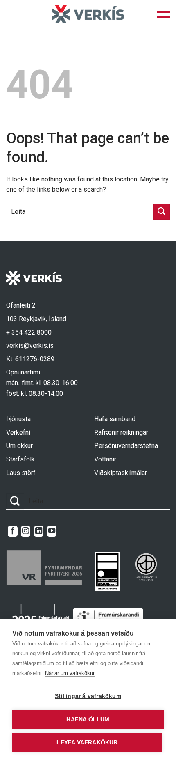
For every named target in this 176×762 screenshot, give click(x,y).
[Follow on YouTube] (51, 531)
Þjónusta (18, 419)
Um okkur (19, 446)
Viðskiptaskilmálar (120, 473)
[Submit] (161, 212)
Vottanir (105, 459)
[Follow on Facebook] (12, 531)
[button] (163, 14)
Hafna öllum (87, 719)
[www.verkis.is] (88, 14)
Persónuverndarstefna (126, 446)
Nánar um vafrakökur (70, 673)
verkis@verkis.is (30, 345)
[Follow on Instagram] (25, 531)
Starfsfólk (20, 459)
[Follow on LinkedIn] (38, 531)
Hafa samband (114, 419)
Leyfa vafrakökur (86, 742)
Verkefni (18, 432)
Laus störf (21, 473)
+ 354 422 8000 (29, 332)
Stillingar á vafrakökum (88, 696)
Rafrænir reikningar (121, 432)
